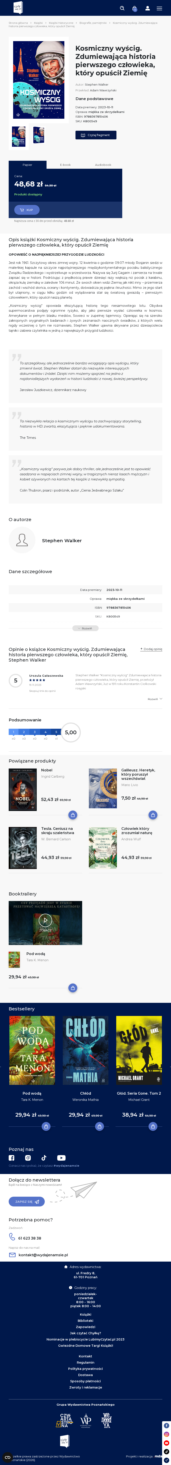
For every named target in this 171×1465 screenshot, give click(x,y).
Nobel (46, 770)
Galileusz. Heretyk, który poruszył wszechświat (138, 774)
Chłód (85, 1093)
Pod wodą (35, 954)
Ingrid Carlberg (52, 777)
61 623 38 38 (29, 1238)
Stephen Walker (96, 84)
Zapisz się (24, 1201)
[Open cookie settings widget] (7, 1457)
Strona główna (18, 22)
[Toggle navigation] (122, 8)
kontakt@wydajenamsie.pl (43, 1255)
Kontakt (85, 1356)
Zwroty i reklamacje (85, 1387)
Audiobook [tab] (103, 165)
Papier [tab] (27, 165)
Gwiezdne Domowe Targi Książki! (85, 1346)
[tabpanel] (32, 1071)
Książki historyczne (61, 22)
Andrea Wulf (131, 839)
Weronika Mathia (85, 1100)
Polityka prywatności (85, 1369)
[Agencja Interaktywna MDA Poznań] (158, 1456)
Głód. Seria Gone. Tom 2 (139, 1093)
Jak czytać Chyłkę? (85, 1333)
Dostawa (85, 1375)
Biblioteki (85, 1321)
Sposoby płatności (85, 1381)
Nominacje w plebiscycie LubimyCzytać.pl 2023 (85, 1339)
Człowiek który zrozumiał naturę (136, 831)
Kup (29, 210)
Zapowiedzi (85, 1327)
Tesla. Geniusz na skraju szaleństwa (57, 831)
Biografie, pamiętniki (93, 22)
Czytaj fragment (99, 135)
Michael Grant (139, 1100)
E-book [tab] (65, 165)
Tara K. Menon (37, 960)
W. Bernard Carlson (56, 839)
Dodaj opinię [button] (153, 649)
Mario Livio (129, 785)
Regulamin (85, 1363)
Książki (38, 22)
